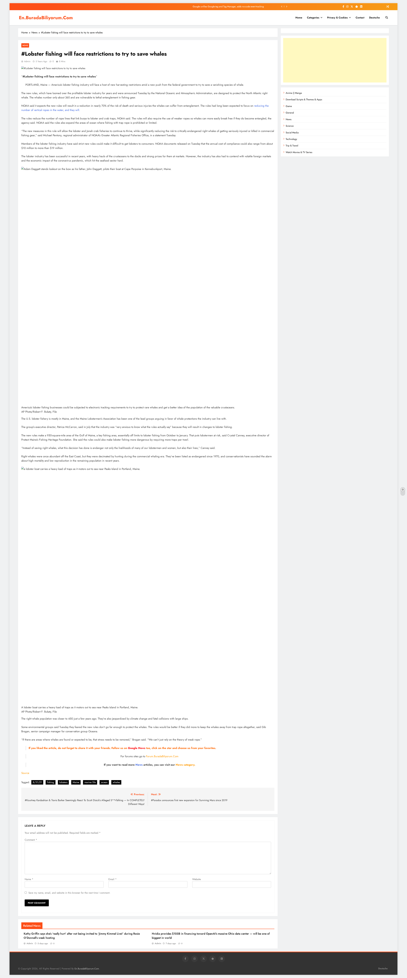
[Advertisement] (334, 60)
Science (290, 126)
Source (25, 773)
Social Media (292, 132)
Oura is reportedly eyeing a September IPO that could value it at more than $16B (225, 9)
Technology (291, 139)
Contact (360, 17)
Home (298, 17)
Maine (76, 782)
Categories (313, 17)
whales (116, 782)
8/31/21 (37, 782)
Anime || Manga (294, 93)
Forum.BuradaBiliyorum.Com (162, 756)
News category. (185, 765)
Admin (27, 61)
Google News (136, 748)
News (25, 45)
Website (196, 879)
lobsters (63, 782)
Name (29, 879)
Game (289, 106)
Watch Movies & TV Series (299, 152)
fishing (50, 782)
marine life (90, 782)
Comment (31, 840)
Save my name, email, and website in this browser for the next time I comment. (69, 893)
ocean (104, 782)
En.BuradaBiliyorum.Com (46, 17)
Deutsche (374, 17)
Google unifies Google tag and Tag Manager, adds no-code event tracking (228, 3)
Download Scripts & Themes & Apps (304, 99)
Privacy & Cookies (337, 17)
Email (112, 879)
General (290, 112)
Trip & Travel (292, 145)
